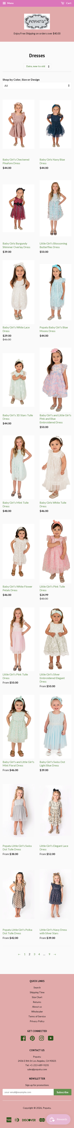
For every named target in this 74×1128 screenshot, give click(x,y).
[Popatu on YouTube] (51, 1037)
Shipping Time (37, 992)
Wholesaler (37, 1011)
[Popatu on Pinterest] (32, 1037)
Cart (68, 3)
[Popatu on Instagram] (41, 1037)
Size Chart (37, 997)
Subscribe (62, 1092)
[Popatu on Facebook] (23, 1037)
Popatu (47, 1108)
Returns (37, 1002)
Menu (10, 3)
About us (37, 1006)
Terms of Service (37, 1016)
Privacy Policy (37, 1021)
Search (37, 987)
